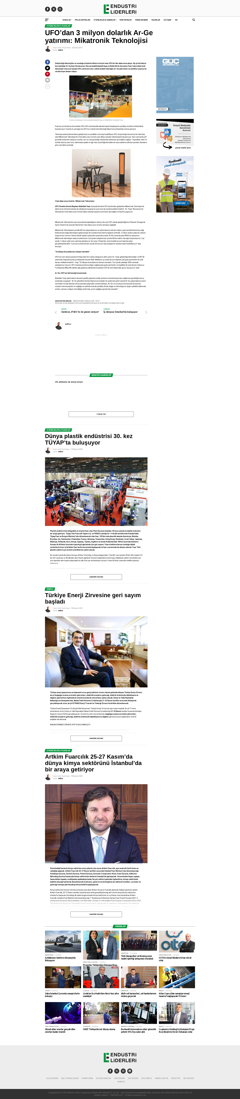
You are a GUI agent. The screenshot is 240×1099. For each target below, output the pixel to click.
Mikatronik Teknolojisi (84, 301)
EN (176, 20)
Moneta (121, 1082)
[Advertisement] (101, 353)
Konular (67, 20)
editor (60, 50)
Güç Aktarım (52, 1078)
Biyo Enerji (147, 1078)
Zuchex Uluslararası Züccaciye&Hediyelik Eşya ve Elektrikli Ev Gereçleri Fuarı (90, 303)
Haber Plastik (161, 1078)
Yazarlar (155, 20)
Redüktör (175, 1078)
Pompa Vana (87, 1078)
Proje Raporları (82, 20)
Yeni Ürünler (126, 20)
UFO (98, 301)
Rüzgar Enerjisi (103, 1078)
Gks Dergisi (133, 1078)
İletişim (167, 20)
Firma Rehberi (141, 20)
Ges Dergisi (188, 1078)
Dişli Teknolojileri (70, 1078)
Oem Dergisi (119, 1078)
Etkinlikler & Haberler (104, 20)
